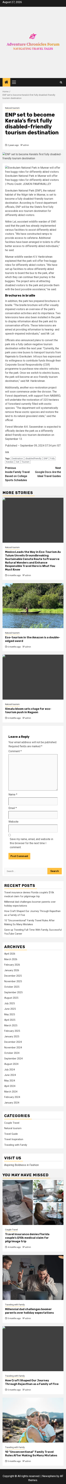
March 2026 (10, 959)
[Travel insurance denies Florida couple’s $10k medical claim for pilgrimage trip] (33, 1202)
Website (13, 821)
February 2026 (12, 964)
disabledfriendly (33, 458)
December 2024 (13, 1041)
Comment (15, 751)
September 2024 (13, 1058)
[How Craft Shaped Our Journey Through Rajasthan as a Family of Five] (33, 1348)
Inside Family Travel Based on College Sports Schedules (17, 474)
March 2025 (10, 1025)
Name (12, 794)
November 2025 (13, 981)
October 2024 (11, 1052)
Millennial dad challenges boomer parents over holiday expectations (29, 1311)
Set (17, 462)
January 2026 (11, 970)
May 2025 (9, 1014)
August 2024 (11, 1064)
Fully (52, 458)
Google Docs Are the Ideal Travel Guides (48, 472)
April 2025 (9, 1019)
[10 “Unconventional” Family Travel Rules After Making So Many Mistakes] (33, 1420)
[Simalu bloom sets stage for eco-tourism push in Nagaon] (33, 677)
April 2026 (9, 953)
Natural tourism (12, 108)
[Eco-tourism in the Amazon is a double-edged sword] (33, 605)
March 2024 (10, 1091)
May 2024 (9, 1080)
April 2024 (9, 1086)
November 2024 (13, 1047)
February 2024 (12, 1097)
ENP (46, 458)
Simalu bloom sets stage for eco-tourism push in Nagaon (28, 710)
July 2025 (9, 1003)
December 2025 (13, 975)
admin (26, 145)
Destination (17, 458)
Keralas (9, 462)
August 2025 (11, 997)
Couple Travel (11, 1122)
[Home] (6, 82)
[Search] (61, 82)
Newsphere (49, 1476)
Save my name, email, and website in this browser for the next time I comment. (31, 843)
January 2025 (11, 1036)
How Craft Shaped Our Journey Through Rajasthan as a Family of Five (32, 1382)
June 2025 (10, 1008)
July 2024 (9, 1069)
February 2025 (12, 1030)
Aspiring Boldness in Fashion (21, 1165)
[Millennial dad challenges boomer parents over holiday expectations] (33, 1277)
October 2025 (11, 986)
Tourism (25, 462)
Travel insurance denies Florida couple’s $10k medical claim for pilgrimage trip (27, 1238)
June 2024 (10, 1075)
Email (12, 808)
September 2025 (13, 992)
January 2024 (11, 1102)
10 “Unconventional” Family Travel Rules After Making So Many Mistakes (31, 1453)
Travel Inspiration (13, 1139)
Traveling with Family (15, 1144)
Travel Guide (11, 1133)
